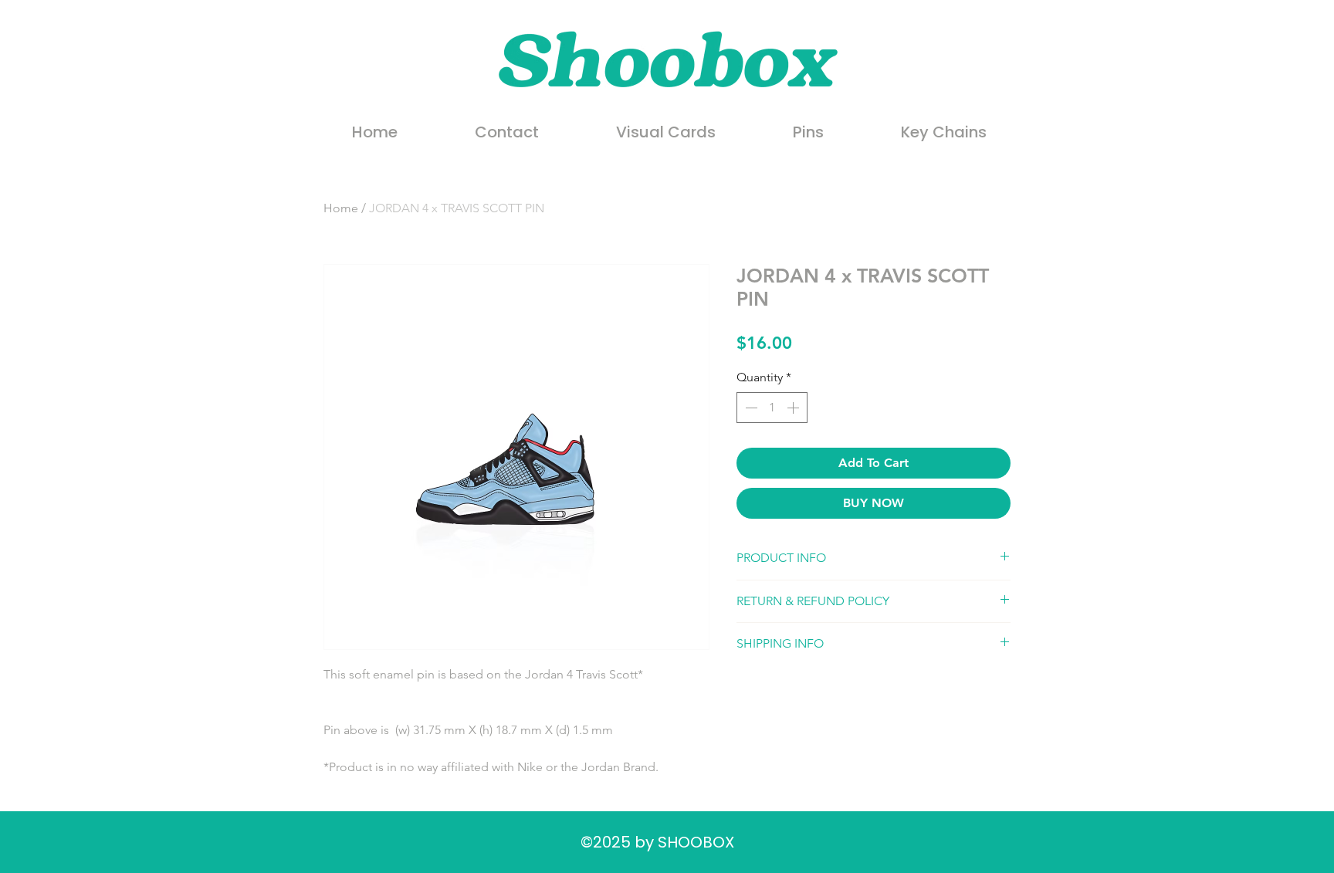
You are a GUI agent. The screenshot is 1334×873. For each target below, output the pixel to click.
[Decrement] (749, 407)
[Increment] (794, 407)
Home (340, 208)
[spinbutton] (772, 407)
